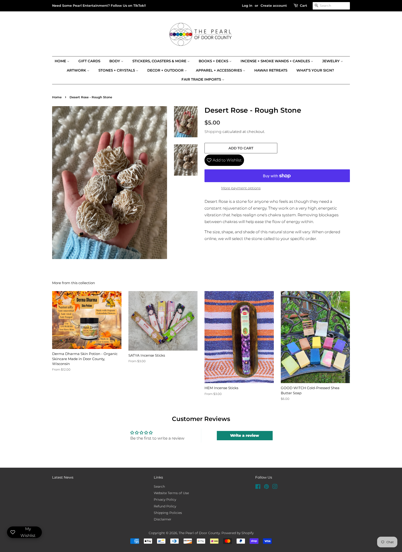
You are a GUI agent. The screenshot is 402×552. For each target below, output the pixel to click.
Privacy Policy (165, 499)
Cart (303, 5)
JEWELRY (331, 61)
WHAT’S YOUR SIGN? (315, 70)
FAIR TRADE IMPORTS (201, 79)
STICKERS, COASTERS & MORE (159, 61)
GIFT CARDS (89, 61)
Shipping (212, 131)
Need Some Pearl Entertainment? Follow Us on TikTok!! (99, 5)
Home (61, 61)
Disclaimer (162, 519)
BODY (115, 61)
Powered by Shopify (237, 533)
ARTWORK (77, 70)
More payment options (241, 188)
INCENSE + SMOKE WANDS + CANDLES (276, 61)
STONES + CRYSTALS (117, 70)
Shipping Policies (168, 513)
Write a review (244, 435)
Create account (274, 5)
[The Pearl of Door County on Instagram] (274, 487)
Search (159, 486)
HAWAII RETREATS (270, 70)
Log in (247, 5)
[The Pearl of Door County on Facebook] (258, 487)
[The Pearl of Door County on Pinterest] (266, 487)
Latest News (62, 477)
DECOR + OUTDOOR (165, 70)
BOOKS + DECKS (214, 61)
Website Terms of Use (171, 493)
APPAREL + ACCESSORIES (219, 70)
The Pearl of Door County (199, 533)
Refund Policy (165, 506)
